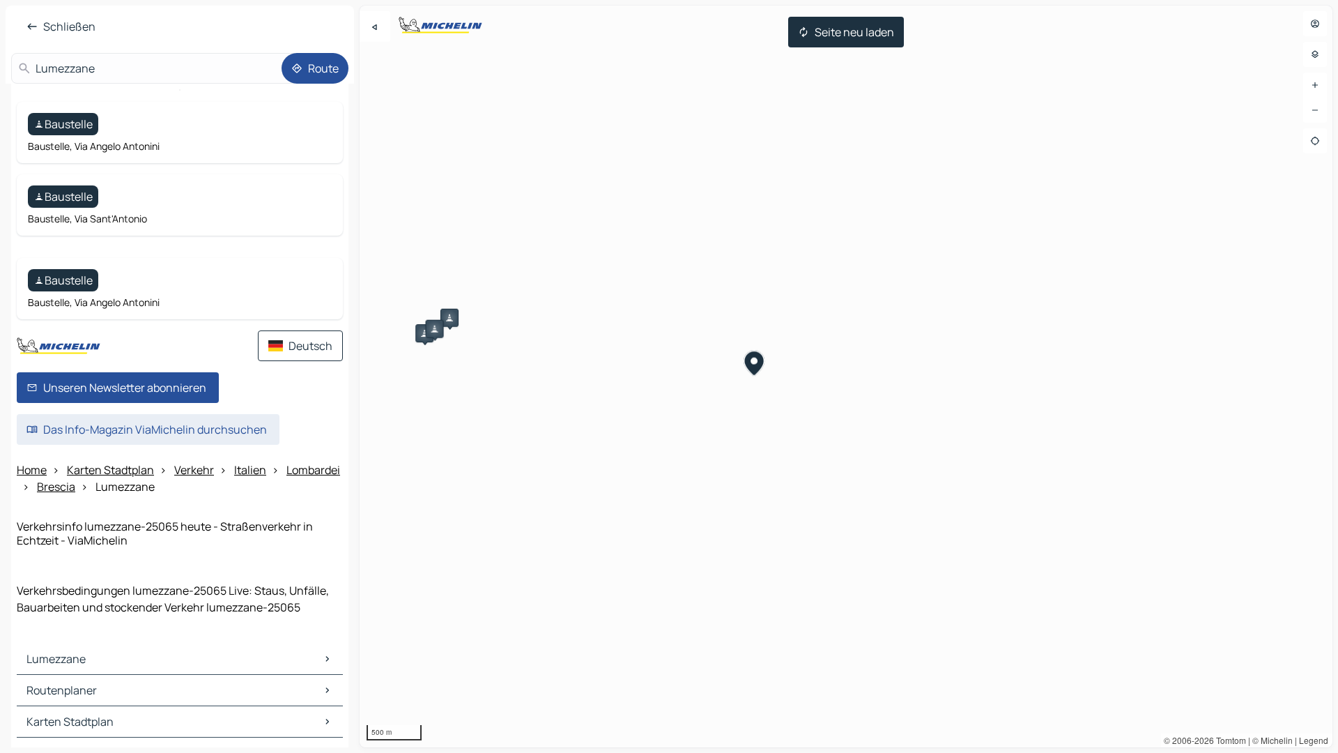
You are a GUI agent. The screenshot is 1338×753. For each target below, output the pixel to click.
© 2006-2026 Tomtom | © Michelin (1228, 740)
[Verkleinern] (1315, 110)
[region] (846, 376)
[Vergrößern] (1315, 85)
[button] (424, 333)
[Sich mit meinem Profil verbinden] (1315, 23)
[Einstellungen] (1315, 54)
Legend (1313, 740)
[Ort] (1315, 140)
